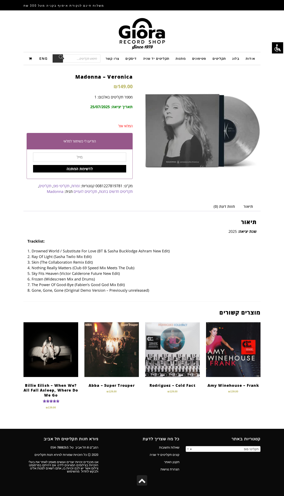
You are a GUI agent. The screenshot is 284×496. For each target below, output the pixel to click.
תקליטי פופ (61, 185)
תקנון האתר (171, 462)
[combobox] (223, 449)
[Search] (58, 58)
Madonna (55, 191)
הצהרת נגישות (170, 469)
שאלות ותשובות (169, 447)
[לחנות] (31, 58)
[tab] (248, 206)
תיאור (248, 206)
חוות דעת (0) (224, 206)
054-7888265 (59, 447)
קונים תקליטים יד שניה (164, 455)
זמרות (75, 185)
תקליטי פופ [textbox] (224, 449)
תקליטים (45, 185)
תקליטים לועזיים (85, 191)
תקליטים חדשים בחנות (116, 191)
